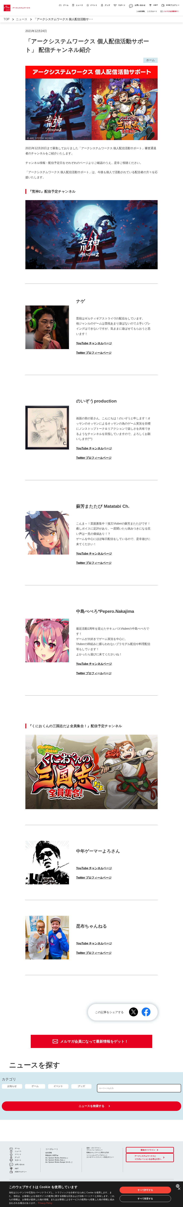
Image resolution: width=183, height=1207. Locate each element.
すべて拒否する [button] (145, 1198)
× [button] (179, 1189)
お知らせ (12, 1086)
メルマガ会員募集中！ (171, 11)
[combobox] (178, 1186)
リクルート (153, 11)
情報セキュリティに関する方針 (97, 1152)
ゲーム (35, 1086)
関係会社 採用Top (51, 1155)
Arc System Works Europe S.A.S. (58, 1162)
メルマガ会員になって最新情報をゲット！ (94, 1041)
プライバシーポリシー (94, 1150)
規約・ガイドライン (93, 1148)
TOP (6, 19)
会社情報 (141, 11)
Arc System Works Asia (54, 1160)
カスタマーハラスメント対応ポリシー (100, 1157)
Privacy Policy (45, 1202)
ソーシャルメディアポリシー (96, 1155)
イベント (58, 1086)
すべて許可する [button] (145, 1189)
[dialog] (91, 1194)
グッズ (81, 1086)
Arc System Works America (55, 1158)
